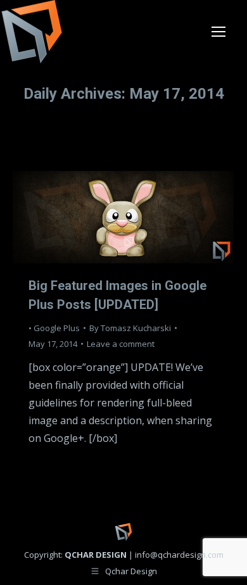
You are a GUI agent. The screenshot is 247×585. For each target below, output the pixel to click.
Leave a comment (121, 343)
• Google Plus (54, 328)
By (130, 328)
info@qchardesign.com (179, 554)
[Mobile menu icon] (218, 31)
